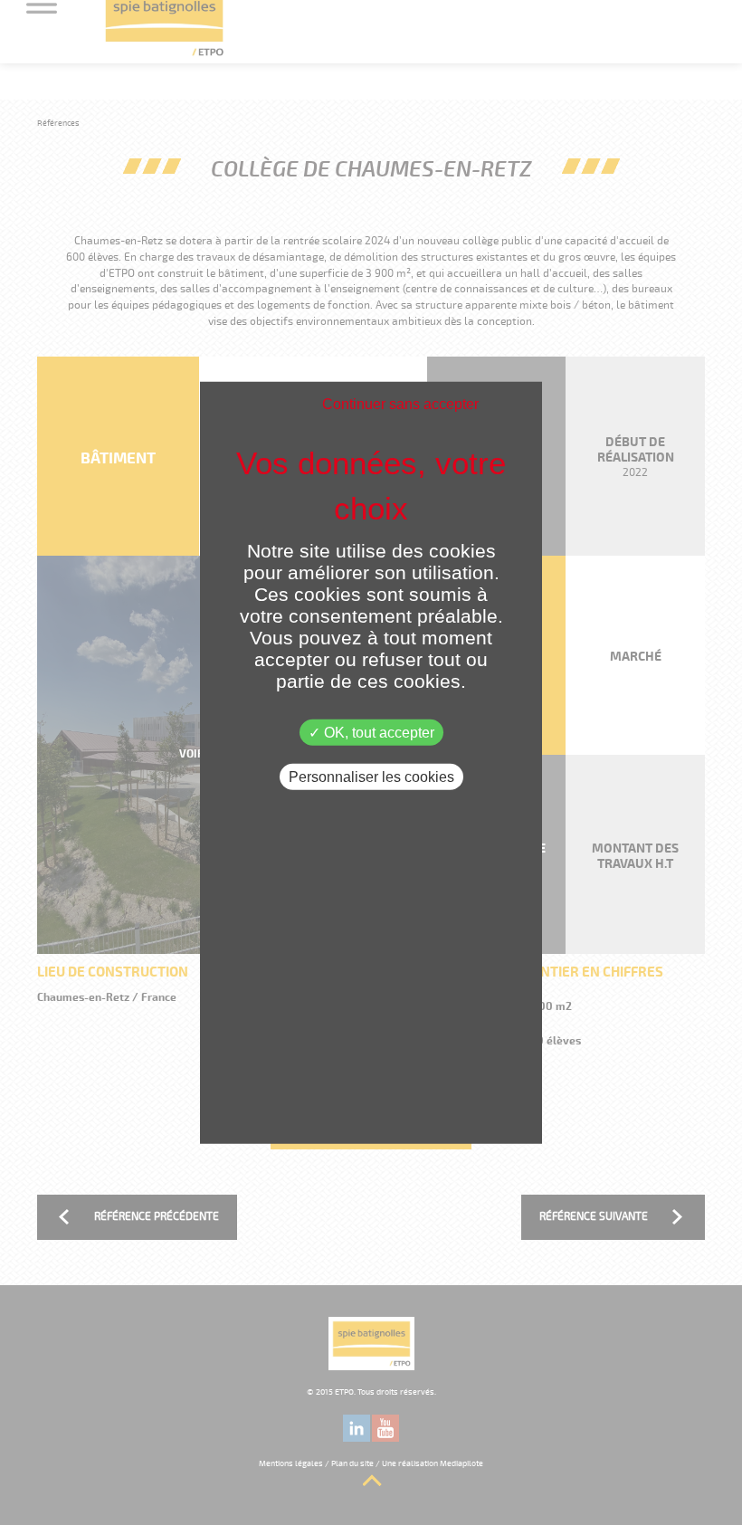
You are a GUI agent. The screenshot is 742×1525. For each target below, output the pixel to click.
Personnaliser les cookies (371, 776)
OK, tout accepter (377, 731)
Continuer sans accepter (400, 403)
